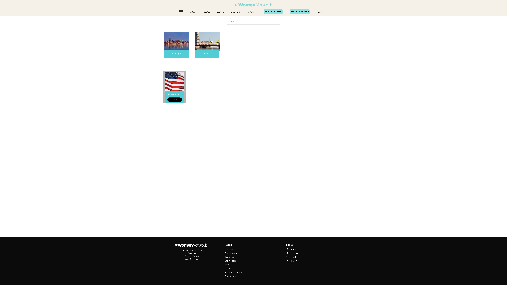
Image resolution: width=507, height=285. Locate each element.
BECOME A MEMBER (300, 12)
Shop (227, 265)
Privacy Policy (231, 276)
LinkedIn (293, 257)
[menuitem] (193, 12)
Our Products (230, 261)
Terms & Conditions (233, 272)
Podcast (293, 261)
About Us (229, 249)
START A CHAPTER (273, 12)
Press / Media (231, 253)
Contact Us (229, 257)
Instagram (294, 253)
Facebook (294, 249)
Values (228, 268)
